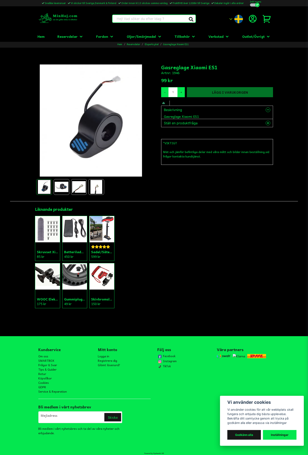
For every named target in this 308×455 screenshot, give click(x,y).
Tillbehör (182, 36)
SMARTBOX (46, 360)
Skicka (113, 417)
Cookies (43, 382)
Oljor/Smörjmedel (141, 36)
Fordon (102, 36)
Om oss (43, 356)
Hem (41, 36)
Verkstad (216, 36)
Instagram (170, 361)
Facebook (169, 356)
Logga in (103, 356)
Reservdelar (67, 36)
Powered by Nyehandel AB (154, 453)
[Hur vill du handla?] (254, 5)
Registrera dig (107, 360)
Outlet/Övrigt (253, 36)
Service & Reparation (52, 391)
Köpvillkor (45, 378)
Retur (42, 373)
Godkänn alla (244, 435)
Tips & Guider (47, 369)
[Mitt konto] (253, 18)
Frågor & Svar (47, 365)
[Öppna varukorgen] (267, 18)
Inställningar (280, 435)
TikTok (167, 366)
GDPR (42, 387)
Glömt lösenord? (109, 365)
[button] (191, 19)
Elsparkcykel (152, 44)
